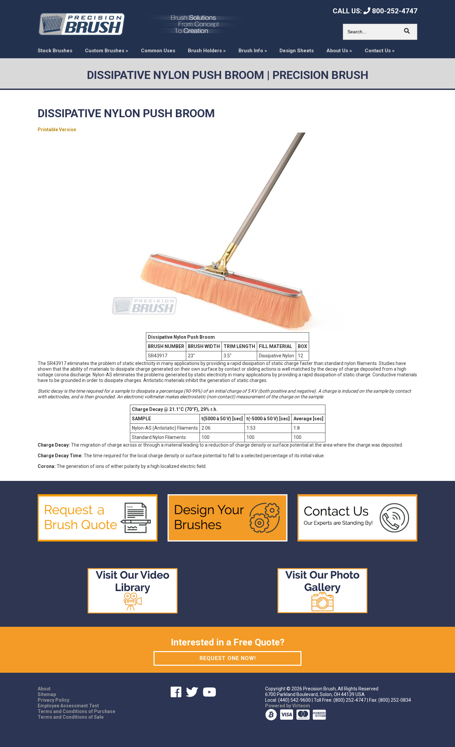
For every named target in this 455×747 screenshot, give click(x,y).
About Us (339, 51)
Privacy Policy (53, 700)
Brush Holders (207, 51)
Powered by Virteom (287, 705)
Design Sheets (296, 51)
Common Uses (158, 51)
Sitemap (47, 694)
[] (407, 31)
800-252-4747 (393, 11)
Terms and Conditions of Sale (71, 717)
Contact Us (380, 51)
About (44, 688)
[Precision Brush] (81, 23)
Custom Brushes (106, 51)
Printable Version (57, 129)
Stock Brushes (55, 51)
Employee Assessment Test (68, 705)
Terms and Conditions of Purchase (76, 711)
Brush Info (252, 51)
